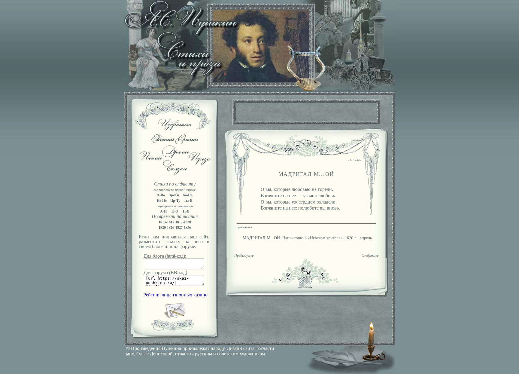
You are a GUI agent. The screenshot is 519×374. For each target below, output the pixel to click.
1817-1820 (183, 222)
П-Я (186, 211)
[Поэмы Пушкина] (150, 158)
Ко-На (188, 195)
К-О (174, 211)
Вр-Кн (173, 195)
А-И (163, 211)
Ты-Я (188, 200)
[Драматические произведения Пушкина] (175, 156)
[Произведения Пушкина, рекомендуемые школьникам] (174, 128)
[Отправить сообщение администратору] (174, 317)
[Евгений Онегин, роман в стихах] (174, 142)
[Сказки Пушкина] (174, 173)
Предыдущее (243, 255)
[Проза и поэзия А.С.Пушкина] (259, 88)
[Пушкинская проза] (200, 163)
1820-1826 (166, 227)
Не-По (162, 200)
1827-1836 (183, 227)
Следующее (370, 255)
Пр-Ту (175, 200)
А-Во (161, 195)
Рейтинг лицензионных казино (175, 294)
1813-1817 (166, 222)
